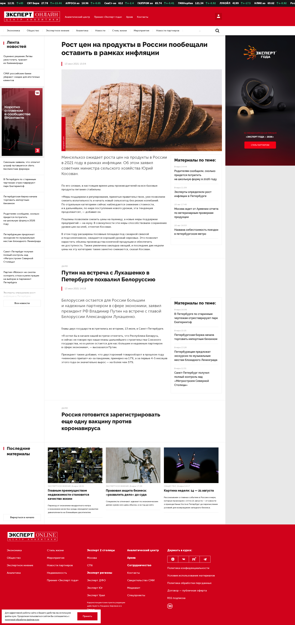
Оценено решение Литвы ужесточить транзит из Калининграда (17, 60)
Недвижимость (57, 572)
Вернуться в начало (22, 517)
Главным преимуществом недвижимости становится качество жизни (68, 494)
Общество (33, 30)
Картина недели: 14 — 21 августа (189, 490)
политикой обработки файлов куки (22, 620)
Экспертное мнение (57, 30)
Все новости (22, 303)
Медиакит (133, 587)
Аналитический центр (77, 17)
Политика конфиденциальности (188, 568)
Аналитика (82, 30)
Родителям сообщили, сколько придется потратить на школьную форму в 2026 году (21, 218)
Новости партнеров (167, 30)
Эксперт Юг (95, 587)
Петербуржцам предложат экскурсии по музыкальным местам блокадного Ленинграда (22, 238)
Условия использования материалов (191, 575)
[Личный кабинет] (218, 16)
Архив (129, 17)
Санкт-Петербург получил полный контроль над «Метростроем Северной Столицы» (18, 256)
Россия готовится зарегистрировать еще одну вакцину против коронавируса (110, 421)
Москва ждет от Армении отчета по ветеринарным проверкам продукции (196, 213)
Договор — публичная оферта (187, 590)
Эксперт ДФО (96, 580)
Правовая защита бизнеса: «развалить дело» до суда (126, 492)
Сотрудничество (139, 565)
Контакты (142, 17)
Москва (92, 557)
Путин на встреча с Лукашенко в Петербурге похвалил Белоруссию (108, 276)
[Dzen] (172, 559)
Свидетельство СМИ (141, 580)
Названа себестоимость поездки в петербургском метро (196, 231)
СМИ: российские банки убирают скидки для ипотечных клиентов (21, 77)
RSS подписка (176, 598)
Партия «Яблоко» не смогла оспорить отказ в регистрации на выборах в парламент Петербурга (21, 277)
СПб (90, 565)
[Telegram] (205, 559)
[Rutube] (194, 559)
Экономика (13, 30)
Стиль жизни (119, 30)
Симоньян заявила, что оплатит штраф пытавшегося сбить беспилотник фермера (21, 165)
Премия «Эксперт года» (108, 17)
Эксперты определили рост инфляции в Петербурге (19, 294)
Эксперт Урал (96, 595)
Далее (64, 266)
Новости (100, 30)
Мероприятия (141, 30)
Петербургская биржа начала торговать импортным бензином (20, 200)
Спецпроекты (136, 595)
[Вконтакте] (183, 559)
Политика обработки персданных (189, 583)
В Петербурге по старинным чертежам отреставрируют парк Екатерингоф (19, 183)
